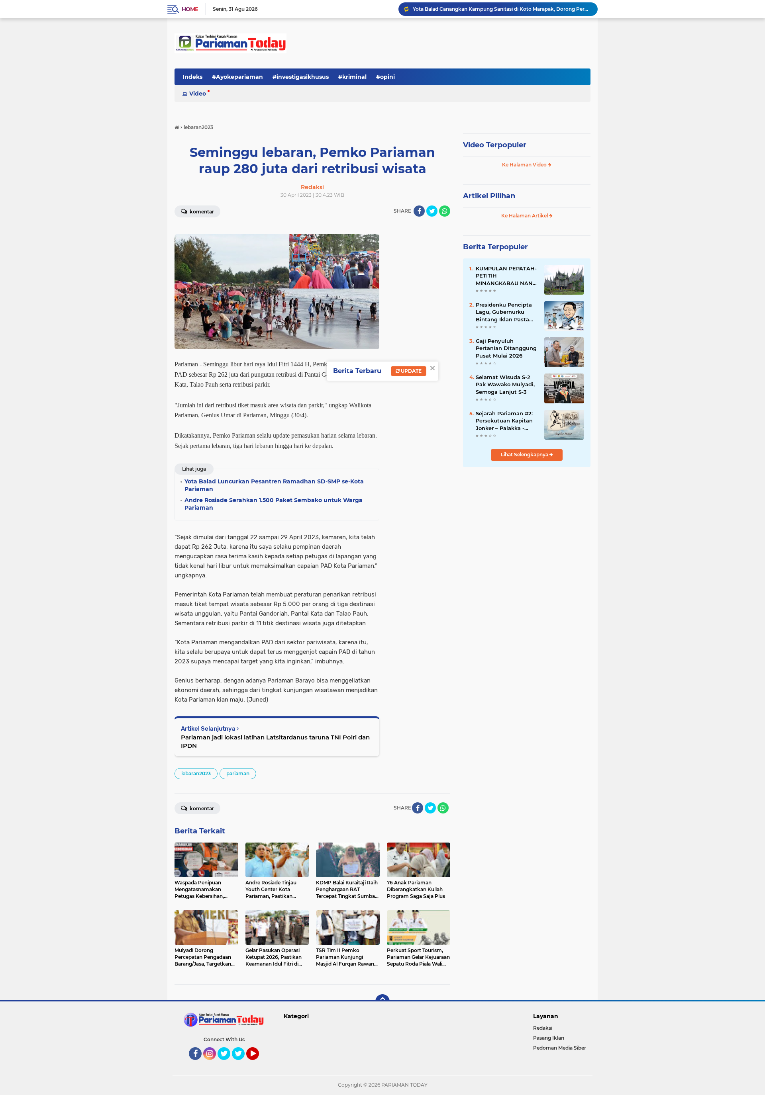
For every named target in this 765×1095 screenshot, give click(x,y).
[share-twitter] (431, 211)
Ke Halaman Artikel (525, 216)
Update (411, 371)
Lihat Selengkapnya (525, 455)
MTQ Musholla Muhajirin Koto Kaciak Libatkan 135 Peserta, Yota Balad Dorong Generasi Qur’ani (501, 9)
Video (197, 93)
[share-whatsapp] (444, 211)
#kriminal (352, 76)
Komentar (201, 212)
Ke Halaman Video (525, 165)
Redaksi (542, 1028)
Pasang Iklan (548, 1038)
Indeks (192, 76)
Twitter (227, 1063)
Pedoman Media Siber (559, 1048)
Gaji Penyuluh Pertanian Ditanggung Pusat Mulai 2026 (506, 348)
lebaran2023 (196, 773)
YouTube (258, 1063)
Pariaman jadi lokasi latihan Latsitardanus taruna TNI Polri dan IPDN (275, 741)
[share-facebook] (419, 211)
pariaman (237, 773)
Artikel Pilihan (489, 196)
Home (190, 9)
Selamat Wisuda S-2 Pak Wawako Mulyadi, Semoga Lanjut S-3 (505, 384)
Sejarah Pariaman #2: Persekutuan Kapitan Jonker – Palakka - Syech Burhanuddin (504, 421)
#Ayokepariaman (237, 76)
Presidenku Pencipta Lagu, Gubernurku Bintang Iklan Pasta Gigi (504, 312)
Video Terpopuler (494, 145)
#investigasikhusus (301, 76)
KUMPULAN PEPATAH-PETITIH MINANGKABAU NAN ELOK (506, 276)
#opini (385, 76)
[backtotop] (382, 1001)
